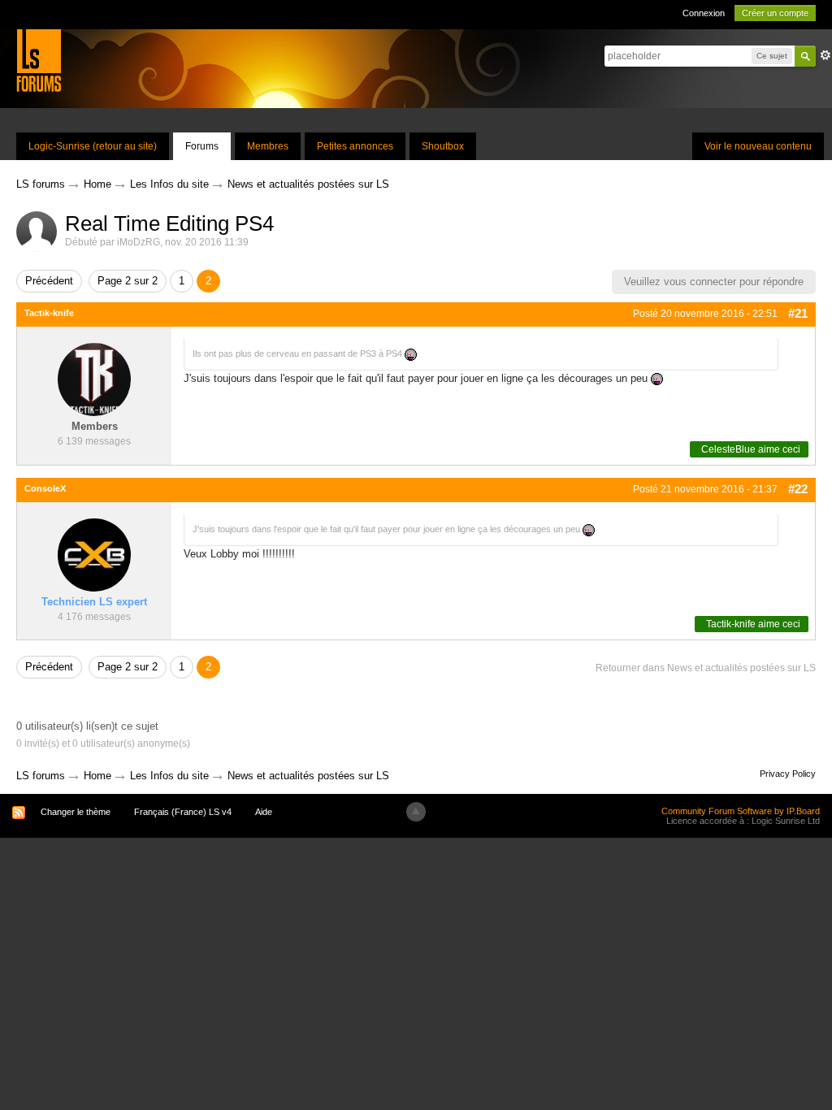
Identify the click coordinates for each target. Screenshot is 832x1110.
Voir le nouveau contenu (758, 146)
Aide (263, 812)
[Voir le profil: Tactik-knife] (94, 379)
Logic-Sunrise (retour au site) (92, 146)
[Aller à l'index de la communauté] (38, 60)
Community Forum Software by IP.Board (740, 811)
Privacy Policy (788, 773)
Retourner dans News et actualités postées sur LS (706, 668)
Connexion (703, 13)
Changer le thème (75, 812)
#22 (798, 489)
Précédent (49, 281)
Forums (202, 146)
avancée (825, 55)
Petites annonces (355, 146)
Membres (267, 146)
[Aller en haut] (416, 812)
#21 (798, 313)
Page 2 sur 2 (128, 281)
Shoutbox (443, 146)
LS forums (40, 776)
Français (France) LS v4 (183, 812)
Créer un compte (775, 13)
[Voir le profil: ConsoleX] (94, 554)
